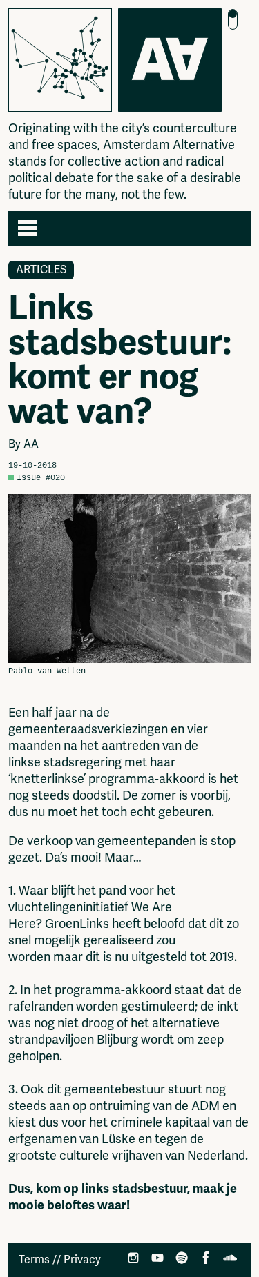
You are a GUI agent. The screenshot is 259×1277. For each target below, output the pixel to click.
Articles (41, 270)
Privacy (82, 1260)
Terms (34, 1260)
